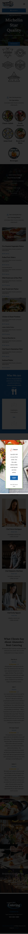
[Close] (26, 441)
